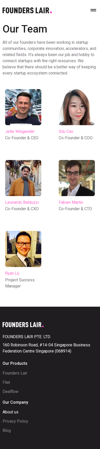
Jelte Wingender (20, 131)
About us (10, 412)
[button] (93, 10)
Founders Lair (15, 373)
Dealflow (10, 391)
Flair (6, 382)
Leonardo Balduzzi (22, 202)
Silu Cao (66, 131)
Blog (7, 430)
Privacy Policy (15, 421)
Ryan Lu (12, 273)
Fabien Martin (71, 202)
